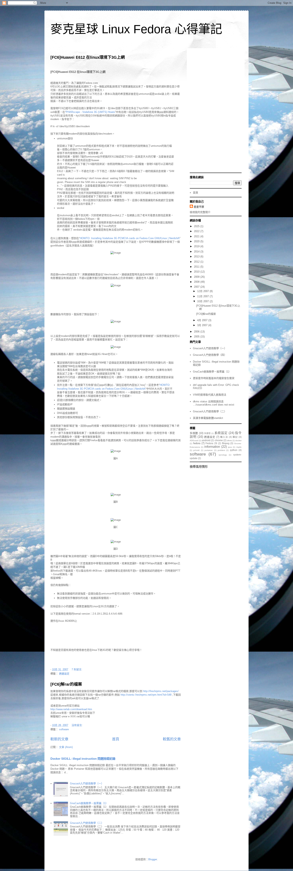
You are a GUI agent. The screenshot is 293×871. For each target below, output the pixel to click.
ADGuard (194, 440)
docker (238, 440)
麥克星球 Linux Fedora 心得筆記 (136, 29)
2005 (197, 336)
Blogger (152, 859)
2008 (197, 281)
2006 (197, 331)
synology (223, 455)
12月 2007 (203, 291)
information (212, 446)
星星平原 (199, 206)
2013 (197, 256)
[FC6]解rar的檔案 (66, 684)
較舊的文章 (172, 739)
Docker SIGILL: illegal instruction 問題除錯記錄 (82, 758)
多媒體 (194, 433)
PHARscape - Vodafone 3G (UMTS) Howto (90, 111)
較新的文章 (59, 739)
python (233, 450)
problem (221, 450)
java (230, 447)
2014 (197, 251)
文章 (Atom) (66, 747)
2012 (197, 261)
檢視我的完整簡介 (200, 212)
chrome (219, 440)
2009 (197, 276)
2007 (197, 286)
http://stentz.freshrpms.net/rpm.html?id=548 (146, 694)
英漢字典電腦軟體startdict (208, 417)
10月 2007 (203, 301)
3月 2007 (202, 325)
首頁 (115, 739)
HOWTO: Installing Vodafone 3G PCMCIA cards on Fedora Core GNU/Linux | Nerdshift (130, 238)
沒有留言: (78, 725)
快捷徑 (207, 433)
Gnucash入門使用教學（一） (87, 783)
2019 (197, 246)
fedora (196, 443)
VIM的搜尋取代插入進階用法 (209, 394)
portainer (209, 450)
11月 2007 (203, 296)
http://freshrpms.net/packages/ (161, 691)
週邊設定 (64, 673)
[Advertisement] (216, 111)
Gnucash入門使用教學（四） (210, 354)
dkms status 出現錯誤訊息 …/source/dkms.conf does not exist (213, 403)
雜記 (235, 437)
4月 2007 (202, 320)
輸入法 (224, 437)
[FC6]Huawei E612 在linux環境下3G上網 (87, 57)
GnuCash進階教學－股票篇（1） (89, 803)
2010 (197, 271)
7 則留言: (77, 669)
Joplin (239, 447)
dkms (229, 440)
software (64, 729)
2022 (197, 231)
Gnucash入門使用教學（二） (87, 822)
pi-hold (196, 450)
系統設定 (221, 433)
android (206, 440)
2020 (197, 241)
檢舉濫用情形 (199, 466)
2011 (197, 266)
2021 (197, 236)
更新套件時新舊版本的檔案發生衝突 (213, 378)
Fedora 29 (211, 443)
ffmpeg (225, 443)
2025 (197, 226)
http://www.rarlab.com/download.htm (71, 709)
